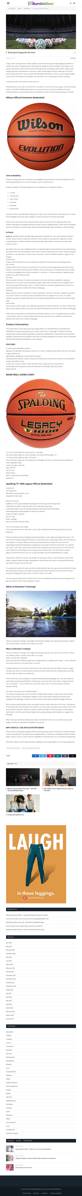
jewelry (8, 1093)
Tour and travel (10, 1122)
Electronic (9, 1054)
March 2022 (9, 1008)
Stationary (9, 1115)
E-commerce (10, 1046)
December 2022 (11, 975)
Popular (10, 1141)
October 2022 (10, 982)
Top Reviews (28, 1141)
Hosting (8, 1090)
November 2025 (11, 953)
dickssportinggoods (13, 748)
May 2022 (9, 1001)
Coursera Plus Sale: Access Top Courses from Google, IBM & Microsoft (27, 919)
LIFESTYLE (9, 1097)
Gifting (8, 1079)
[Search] (74, 3)
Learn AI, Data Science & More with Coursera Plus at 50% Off (24, 926)
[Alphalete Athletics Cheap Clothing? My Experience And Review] (10, 1158)
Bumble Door (57, 1189)
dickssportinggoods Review (31, 748)
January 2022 (10, 1015)
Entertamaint (10, 1061)
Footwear (9, 1075)
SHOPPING (73, 58)
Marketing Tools (11, 1101)
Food (7, 1068)
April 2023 (9, 961)
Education (9, 1050)
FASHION (8, 1064)
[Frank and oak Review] (23, 803)
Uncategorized (10, 1130)
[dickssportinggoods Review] (41, 31)
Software (9, 1108)
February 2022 (10, 1011)
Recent (18, 1141)
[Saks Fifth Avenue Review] (10, 1167)
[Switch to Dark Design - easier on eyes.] (70, 3)
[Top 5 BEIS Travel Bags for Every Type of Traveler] (59, 777)
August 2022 (9, 990)
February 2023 (10, 968)
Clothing (8, 1035)
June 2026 (9, 943)
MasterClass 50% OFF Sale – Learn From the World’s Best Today (25, 929)
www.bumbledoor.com (38, 1189)
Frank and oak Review (15, 815)
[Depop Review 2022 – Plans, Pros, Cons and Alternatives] (10, 1148)
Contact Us (44, 1193)
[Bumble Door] (41, 3)
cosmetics (9, 1039)
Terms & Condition (55, 1193)
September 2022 (11, 986)
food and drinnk (11, 1072)
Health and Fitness (11, 1082)
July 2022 (8, 993)
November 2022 (11, 979)
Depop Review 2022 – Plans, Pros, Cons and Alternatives (33, 1149)
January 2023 (10, 972)
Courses (8, 1043)
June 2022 (9, 997)
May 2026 (9, 946)
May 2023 (9, 957)
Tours (8, 1126)
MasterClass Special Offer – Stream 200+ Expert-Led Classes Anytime (27, 915)
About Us (36, 1193)
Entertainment (10, 1057)
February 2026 (10, 950)
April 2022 (9, 1004)
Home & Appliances (12, 1086)
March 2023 (9, 964)
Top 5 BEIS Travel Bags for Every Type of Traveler (58, 789)
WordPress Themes (12, 1133)
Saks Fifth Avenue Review (23, 1167)
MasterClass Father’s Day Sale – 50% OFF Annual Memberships (22, 789)
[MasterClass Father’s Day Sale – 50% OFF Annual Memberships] (23, 777)
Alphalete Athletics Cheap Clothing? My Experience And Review (35, 1158)
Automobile (9, 1032)
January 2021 (10, 1019)
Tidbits (8, 1119)
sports (8, 1111)
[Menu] (8, 3)
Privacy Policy (27, 1193)
